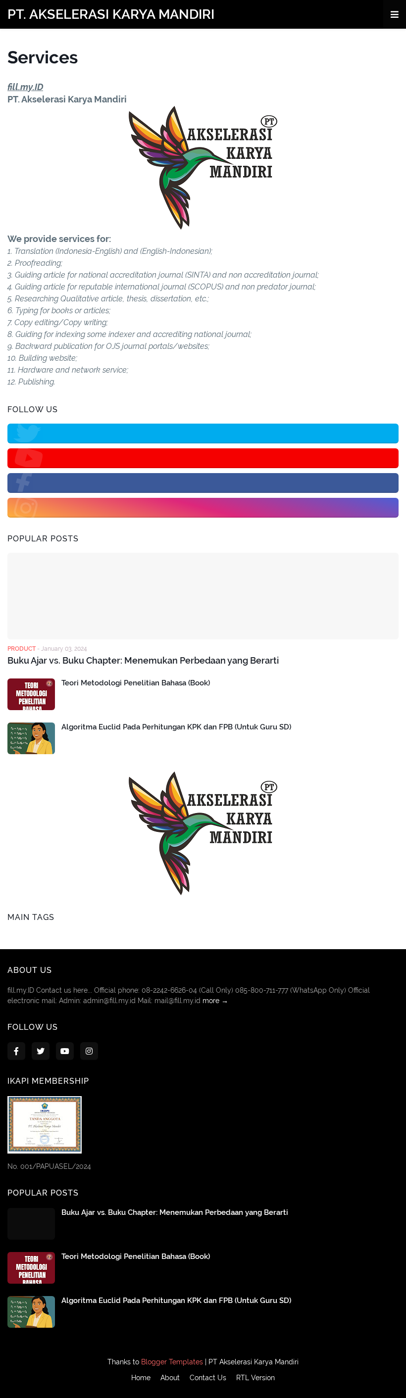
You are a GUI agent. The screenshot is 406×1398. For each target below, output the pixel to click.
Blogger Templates (172, 1362)
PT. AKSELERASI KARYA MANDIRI (110, 14)
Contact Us (208, 1378)
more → (215, 1001)
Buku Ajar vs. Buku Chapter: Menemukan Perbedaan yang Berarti (143, 660)
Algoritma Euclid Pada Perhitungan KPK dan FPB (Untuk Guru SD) (176, 727)
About (170, 1378)
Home (141, 1378)
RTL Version (255, 1378)
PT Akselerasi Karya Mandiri (253, 1362)
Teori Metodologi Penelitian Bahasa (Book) (135, 682)
